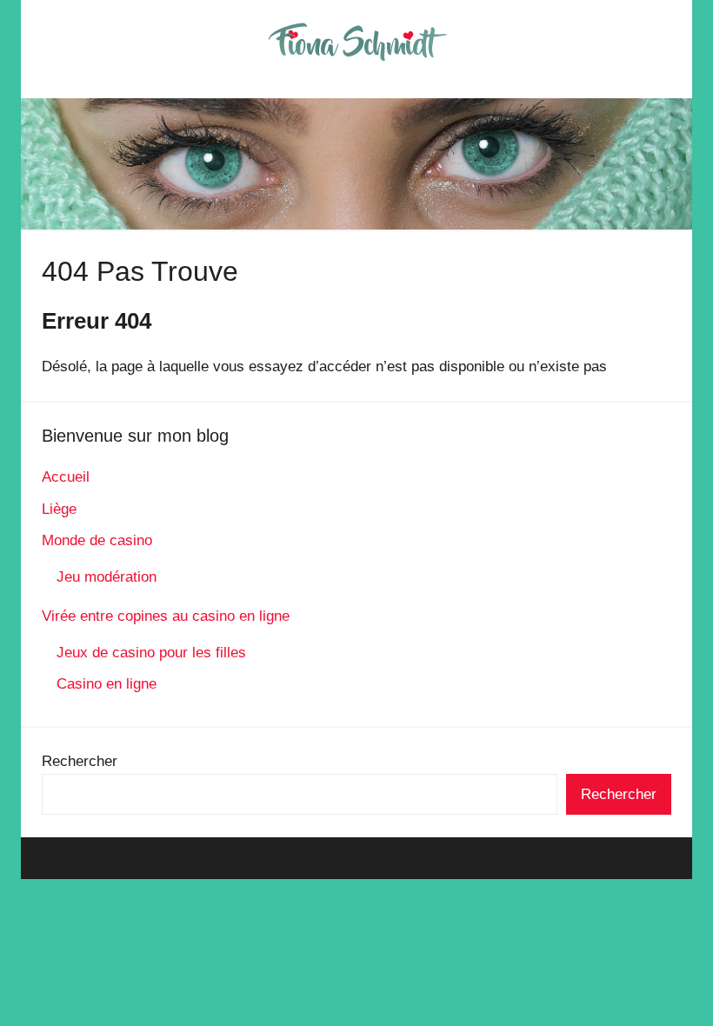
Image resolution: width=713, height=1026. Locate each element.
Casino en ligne (107, 684)
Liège (59, 509)
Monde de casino (97, 540)
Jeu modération (107, 577)
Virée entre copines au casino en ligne (166, 616)
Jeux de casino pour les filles (151, 652)
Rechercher (79, 761)
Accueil (66, 477)
